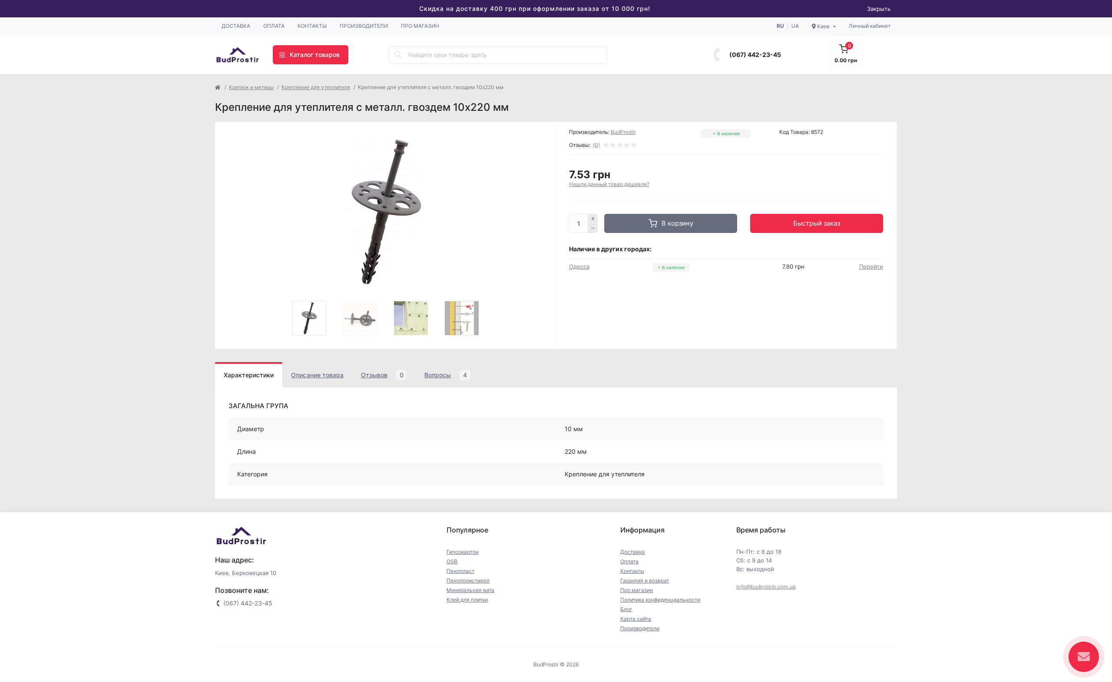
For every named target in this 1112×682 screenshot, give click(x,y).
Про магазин (420, 26)
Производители (364, 26)
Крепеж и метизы (251, 87)
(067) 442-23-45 (755, 54)
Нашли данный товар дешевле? (609, 184)
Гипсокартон (463, 552)
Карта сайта (635, 618)
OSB (452, 561)
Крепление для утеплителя (315, 87)
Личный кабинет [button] (869, 26)
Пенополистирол (468, 580)
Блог (626, 609)
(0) (596, 145)
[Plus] (593, 218)
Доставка (236, 26)
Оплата (274, 26)
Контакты (312, 26)
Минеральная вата (470, 590)
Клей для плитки (467, 599)
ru (780, 26)
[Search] (398, 54)
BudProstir (623, 132)
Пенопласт (460, 571)
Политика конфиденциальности (660, 599)
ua (795, 26)
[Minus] (593, 228)
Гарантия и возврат (644, 580)
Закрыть (878, 8)
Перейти (871, 266)
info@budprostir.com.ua (766, 586)
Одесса (579, 266)
